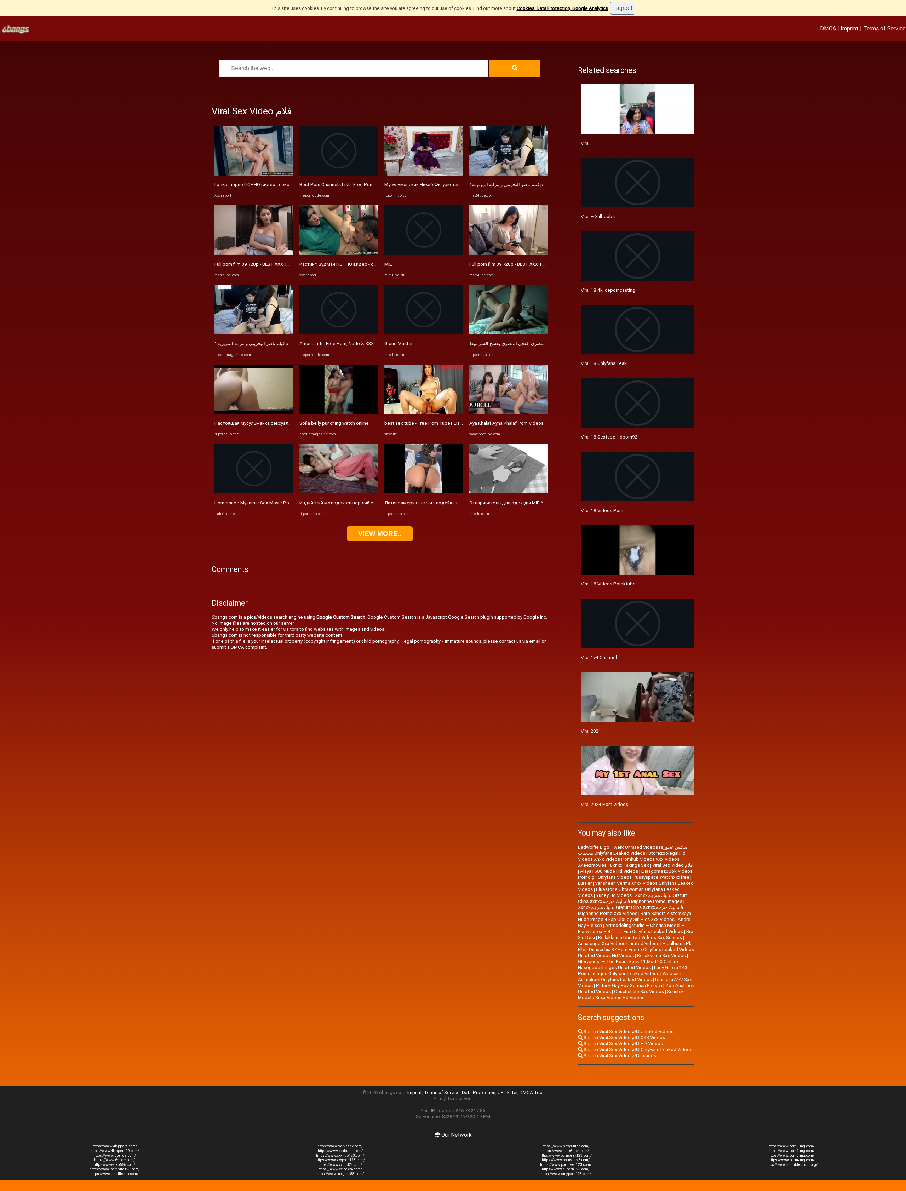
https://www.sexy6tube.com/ (566, 1146)
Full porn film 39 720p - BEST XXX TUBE (255, 264)
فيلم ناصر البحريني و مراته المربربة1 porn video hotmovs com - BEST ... (540, 185)
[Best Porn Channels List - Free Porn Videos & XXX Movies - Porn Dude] (338, 174)
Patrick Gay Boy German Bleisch (629, 986)
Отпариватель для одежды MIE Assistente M (519, 503)
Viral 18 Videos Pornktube (608, 584)
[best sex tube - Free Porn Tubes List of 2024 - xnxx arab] (423, 413)
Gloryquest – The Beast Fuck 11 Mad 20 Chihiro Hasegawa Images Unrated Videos (628, 964)
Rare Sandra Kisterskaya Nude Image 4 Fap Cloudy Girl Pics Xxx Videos (634, 916)
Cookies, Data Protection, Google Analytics (562, 8)
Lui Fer (585, 883)
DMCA (828, 28)
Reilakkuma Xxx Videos (661, 955)
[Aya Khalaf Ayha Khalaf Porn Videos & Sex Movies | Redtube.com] (508, 413)
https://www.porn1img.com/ (791, 1146)
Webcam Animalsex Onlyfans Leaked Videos (629, 976)
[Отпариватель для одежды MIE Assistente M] (508, 492)
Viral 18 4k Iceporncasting (608, 290)
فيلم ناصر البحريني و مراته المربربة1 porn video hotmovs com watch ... (285, 343)
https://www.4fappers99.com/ (114, 1151)
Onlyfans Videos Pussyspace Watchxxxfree (643, 877)
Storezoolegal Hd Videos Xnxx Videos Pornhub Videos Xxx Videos (632, 856)
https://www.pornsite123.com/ (115, 1169)
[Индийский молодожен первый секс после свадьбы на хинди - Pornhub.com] (338, 492)
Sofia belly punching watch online (334, 423)
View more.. (379, 533)
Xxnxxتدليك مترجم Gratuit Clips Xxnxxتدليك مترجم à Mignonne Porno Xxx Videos (630, 910)
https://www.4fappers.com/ (114, 1146)
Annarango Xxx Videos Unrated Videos (618, 943)
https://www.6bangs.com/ (114, 1155)
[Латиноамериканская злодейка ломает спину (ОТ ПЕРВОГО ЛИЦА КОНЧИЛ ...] (423, 492)
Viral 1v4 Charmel (599, 657)
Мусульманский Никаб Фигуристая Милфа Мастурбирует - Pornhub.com (462, 185)
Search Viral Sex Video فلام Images (619, 1056)
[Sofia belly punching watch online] (338, 413)
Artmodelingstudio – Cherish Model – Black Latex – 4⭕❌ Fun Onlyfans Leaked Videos (631, 928)
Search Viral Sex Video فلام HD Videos (623, 1044)
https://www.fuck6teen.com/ (566, 1151)
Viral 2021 (591, 731)
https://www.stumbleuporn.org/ (791, 1164)
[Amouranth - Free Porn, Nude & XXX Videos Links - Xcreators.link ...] (338, 333)
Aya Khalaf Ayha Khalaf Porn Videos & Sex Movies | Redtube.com (537, 423)
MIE (388, 264)
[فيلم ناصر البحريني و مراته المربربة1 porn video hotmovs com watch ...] (253, 333)
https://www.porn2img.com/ (791, 1151)
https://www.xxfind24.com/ (340, 1164)
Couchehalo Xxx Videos (639, 992)
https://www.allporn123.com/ (566, 1169)
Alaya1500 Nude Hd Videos (609, 871)
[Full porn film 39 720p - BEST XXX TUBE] (253, 253)
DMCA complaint (248, 647)
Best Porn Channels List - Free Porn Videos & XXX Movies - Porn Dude (372, 185)
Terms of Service (884, 28)
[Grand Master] (423, 333)
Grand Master (398, 343)
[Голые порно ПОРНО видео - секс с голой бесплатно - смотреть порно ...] (253, 174)
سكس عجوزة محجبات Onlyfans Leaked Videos (632, 850)
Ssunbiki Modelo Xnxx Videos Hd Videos (631, 995)
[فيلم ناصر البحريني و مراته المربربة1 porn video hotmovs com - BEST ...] (508, 174)
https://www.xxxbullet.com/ (340, 1151)
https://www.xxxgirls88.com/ (340, 1174)
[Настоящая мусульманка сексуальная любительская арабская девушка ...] (253, 413)
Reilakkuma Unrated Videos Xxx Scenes (640, 937)
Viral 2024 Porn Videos (604, 804)
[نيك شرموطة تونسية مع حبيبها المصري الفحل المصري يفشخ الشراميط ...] (508, 333)
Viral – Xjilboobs (598, 216)
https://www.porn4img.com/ (791, 1160)
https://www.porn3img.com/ (791, 1155)
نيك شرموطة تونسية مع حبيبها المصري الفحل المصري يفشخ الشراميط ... (539, 343)
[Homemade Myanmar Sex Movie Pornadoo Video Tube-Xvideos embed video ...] (253, 492)
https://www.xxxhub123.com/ (340, 1155)
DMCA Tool (532, 1092)
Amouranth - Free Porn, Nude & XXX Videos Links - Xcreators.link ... (368, 343)
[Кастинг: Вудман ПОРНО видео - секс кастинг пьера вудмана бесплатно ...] (338, 253)
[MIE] (423, 253)
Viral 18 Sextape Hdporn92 (609, 437)
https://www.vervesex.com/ (340, 1146)
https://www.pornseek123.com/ (566, 1155)
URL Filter (507, 1092)
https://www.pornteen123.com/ (565, 1164)
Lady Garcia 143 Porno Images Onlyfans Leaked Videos (632, 970)
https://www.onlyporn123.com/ (565, 1174)
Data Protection (478, 1092)
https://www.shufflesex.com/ (114, 1174)
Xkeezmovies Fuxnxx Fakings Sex (613, 865)
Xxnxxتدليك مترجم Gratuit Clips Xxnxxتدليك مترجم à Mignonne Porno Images (632, 898)
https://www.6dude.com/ (114, 1160)
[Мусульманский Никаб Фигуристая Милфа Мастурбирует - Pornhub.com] (423, 174)
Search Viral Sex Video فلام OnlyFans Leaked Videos (637, 1050)
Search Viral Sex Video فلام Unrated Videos (628, 1032)
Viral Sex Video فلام (672, 865)
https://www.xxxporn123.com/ (340, 1160)
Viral (585, 143)
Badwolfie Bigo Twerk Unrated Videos (618, 847)
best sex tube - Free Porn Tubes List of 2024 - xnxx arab (443, 423)
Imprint (850, 28)
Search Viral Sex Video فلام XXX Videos (624, 1038)
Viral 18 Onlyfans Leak (604, 363)
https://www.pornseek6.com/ (566, 1160)
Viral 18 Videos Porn (602, 511)
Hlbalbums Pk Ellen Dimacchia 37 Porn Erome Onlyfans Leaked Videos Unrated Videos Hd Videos (636, 949)
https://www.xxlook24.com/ (340, 1169)
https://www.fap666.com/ (114, 1164)
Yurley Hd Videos (614, 895)
